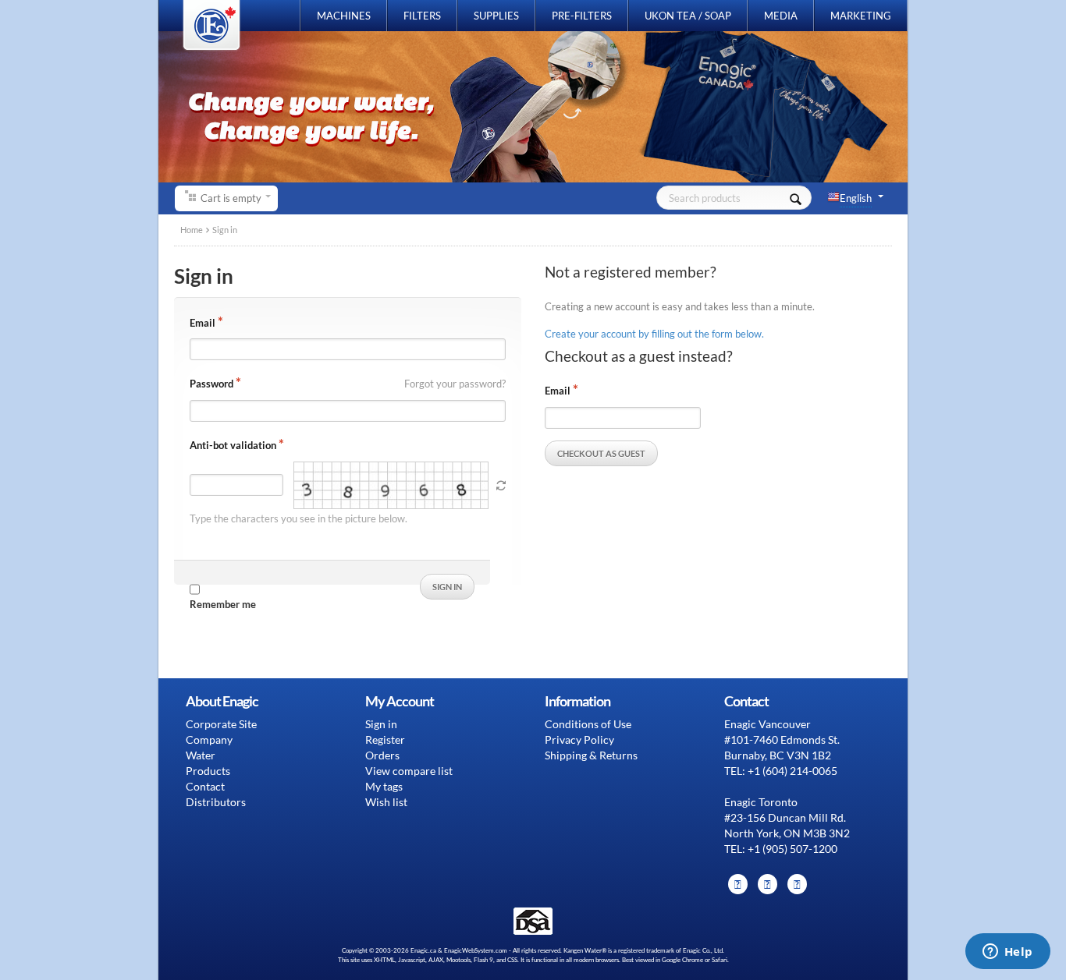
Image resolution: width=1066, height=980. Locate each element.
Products (208, 770)
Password (211, 383)
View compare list (409, 770)
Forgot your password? (455, 383)
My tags (384, 786)
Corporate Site (221, 724)
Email (202, 323)
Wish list (386, 801)
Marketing (860, 15)
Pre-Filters (582, 15)
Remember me (223, 604)
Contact (205, 786)
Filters (422, 15)
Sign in (381, 724)
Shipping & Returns (591, 755)
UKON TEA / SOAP (688, 15)
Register (385, 739)
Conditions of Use (588, 724)
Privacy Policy (579, 739)
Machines (344, 15)
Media (781, 15)
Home (191, 230)
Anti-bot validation (233, 445)
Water (200, 755)
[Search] (795, 197)
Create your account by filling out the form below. (654, 333)
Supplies (496, 15)
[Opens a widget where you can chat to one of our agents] (1007, 952)
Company (209, 739)
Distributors (216, 801)
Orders (382, 755)
